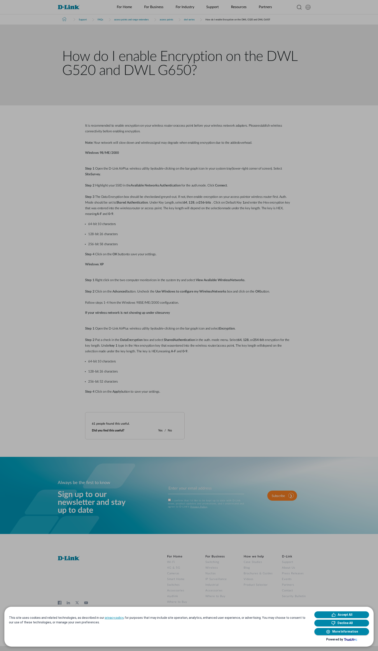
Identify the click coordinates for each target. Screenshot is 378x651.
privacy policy (114, 617)
